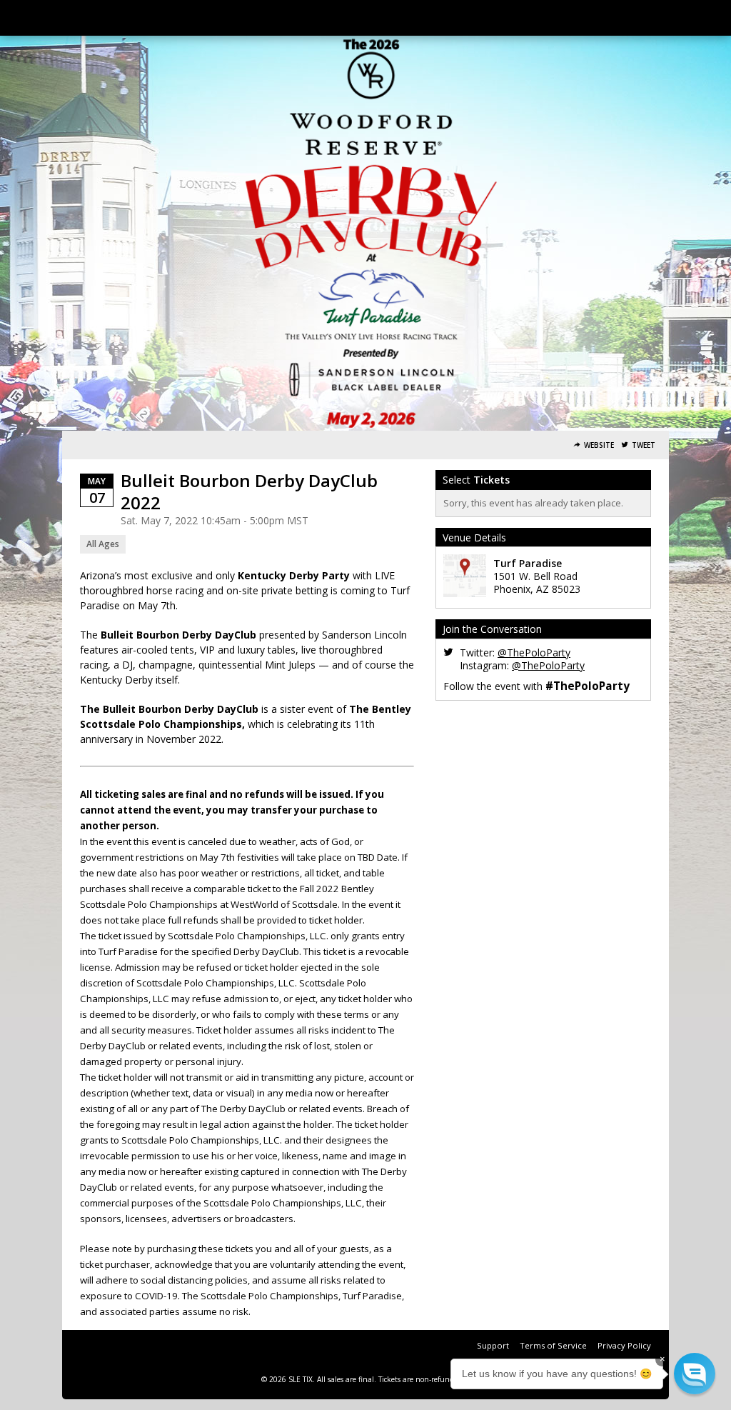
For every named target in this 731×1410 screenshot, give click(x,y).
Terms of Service (553, 1345)
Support (493, 1345)
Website (599, 445)
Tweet (643, 445)
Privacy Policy (624, 1345)
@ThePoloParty (534, 652)
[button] (694, 1373)
